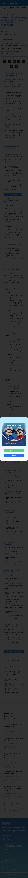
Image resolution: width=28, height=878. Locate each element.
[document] (14, 439)
